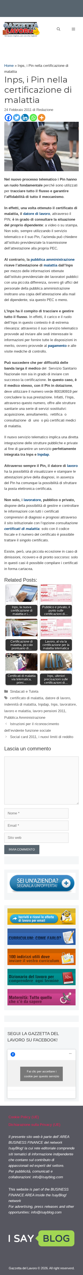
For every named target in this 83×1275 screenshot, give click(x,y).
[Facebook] (8, 117)
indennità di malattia (20, 704)
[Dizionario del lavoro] (41, 984)
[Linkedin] (25, 117)
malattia (50, 265)
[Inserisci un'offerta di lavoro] (41, 892)
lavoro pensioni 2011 (49, 711)
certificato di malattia (26, 698)
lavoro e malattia (17, 711)
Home (9, 66)
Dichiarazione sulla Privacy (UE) (34, 1125)
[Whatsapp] (33, 117)
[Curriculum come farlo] (41, 944)
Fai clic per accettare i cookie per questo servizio (41, 1074)
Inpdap (43, 455)
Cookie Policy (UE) (24, 1117)
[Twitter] (16, 117)
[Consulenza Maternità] (41, 1004)
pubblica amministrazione (52, 260)
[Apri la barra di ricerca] (58, 29)
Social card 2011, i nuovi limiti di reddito (41, 737)
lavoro (72, 466)
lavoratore (32, 500)
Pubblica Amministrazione (24, 718)
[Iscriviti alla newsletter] (41, 924)
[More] (41, 117)
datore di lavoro (36, 214)
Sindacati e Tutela (24, 691)
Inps (54, 704)
